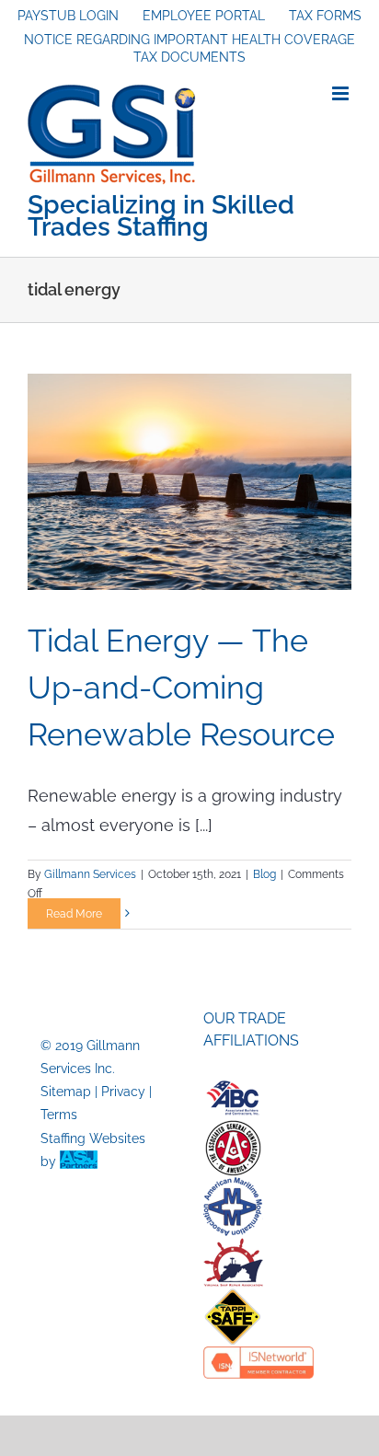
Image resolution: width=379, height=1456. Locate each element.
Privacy (123, 1091)
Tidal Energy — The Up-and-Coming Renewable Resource (181, 687)
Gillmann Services (90, 874)
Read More (74, 913)
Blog (264, 874)
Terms (58, 1114)
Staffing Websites (92, 1138)
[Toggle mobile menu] (341, 93)
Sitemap (65, 1091)
